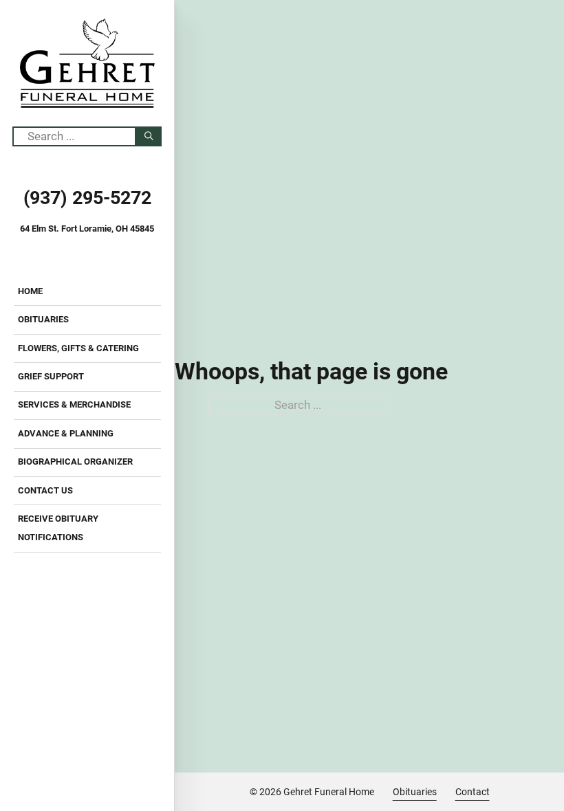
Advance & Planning (65, 433)
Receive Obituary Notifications (58, 527)
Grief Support (51, 376)
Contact (472, 791)
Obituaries (43, 319)
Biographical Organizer (75, 461)
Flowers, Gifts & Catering (78, 348)
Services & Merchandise (74, 404)
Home (30, 291)
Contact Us (45, 490)
